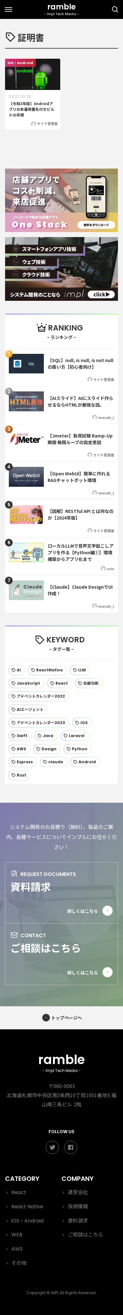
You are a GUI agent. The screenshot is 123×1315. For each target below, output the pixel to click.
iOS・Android (27, 1220)
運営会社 (78, 1192)
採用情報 (78, 1206)
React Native (27, 1206)
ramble (61, 1062)
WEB (16, 1234)
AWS (17, 1249)
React (18, 1192)
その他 (18, 1263)
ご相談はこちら (45, 947)
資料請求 (30, 886)
